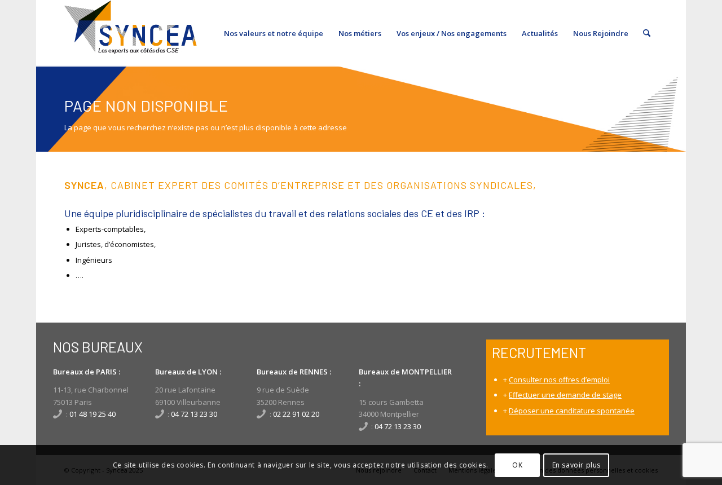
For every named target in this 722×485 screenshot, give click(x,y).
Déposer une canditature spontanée (572, 410)
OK (517, 465)
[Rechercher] (647, 33)
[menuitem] (274, 33)
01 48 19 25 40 (92, 414)
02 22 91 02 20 (296, 414)
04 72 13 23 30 (194, 414)
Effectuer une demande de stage (565, 395)
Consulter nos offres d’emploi (559, 379)
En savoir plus (576, 465)
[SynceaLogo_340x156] (130, 33)
